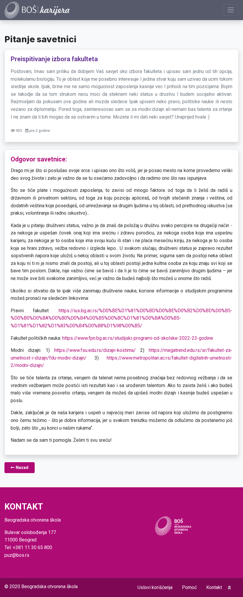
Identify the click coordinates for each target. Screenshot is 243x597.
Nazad (21, 467)
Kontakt (214, 587)
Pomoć (189, 587)
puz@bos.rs (16, 555)
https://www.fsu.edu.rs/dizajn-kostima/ (95, 350)
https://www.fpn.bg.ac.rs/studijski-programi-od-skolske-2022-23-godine (137, 338)
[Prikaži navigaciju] (231, 9)
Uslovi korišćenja (155, 587)
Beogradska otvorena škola (49, 586)
